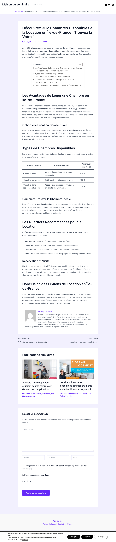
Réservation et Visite (48, 82)
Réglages (101, 537)
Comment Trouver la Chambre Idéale (54, 76)
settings (25, 540)
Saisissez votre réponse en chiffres (35, 475)
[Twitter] (109, 5)
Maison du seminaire (15, 4)
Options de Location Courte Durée (53, 71)
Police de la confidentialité (54, 524)
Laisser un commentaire (31, 394)
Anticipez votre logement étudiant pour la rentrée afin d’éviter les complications (37, 386)
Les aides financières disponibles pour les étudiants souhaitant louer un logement (75, 386)
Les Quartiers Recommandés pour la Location (54, 79)
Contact (70, 524)
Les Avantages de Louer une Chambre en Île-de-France (58, 68)
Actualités (38, 4)
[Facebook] (106, 5)
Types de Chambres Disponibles (49, 74)
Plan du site (58, 521)
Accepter (74, 537)
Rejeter (87, 537)
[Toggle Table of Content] (79, 65)
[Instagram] (113, 5)
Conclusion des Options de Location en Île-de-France (58, 85)
